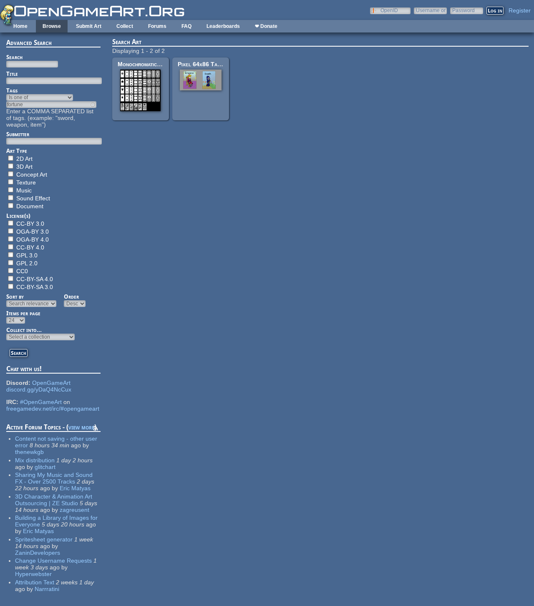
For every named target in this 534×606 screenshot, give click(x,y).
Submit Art (88, 26)
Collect (124, 26)
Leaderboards (223, 26)
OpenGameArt (51, 382)
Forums (157, 26)
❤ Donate (266, 26)
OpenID (389, 10)
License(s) (18, 215)
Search (14, 57)
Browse (52, 26)
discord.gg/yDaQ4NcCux (38, 389)
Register (520, 10)
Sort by (15, 296)
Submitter (17, 134)
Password (463, 10)
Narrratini (47, 589)
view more (81, 427)
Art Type (16, 150)
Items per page (23, 313)
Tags (12, 90)
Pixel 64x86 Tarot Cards (211, 64)
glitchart (45, 467)
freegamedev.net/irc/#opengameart (52, 408)
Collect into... (24, 330)
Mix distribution (35, 460)
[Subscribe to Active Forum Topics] (95, 429)
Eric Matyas (75, 488)
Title (12, 73)
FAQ (186, 26)
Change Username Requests (53, 560)
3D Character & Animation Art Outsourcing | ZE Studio (53, 499)
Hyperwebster (33, 574)
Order (71, 296)
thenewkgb (29, 452)
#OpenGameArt (41, 402)
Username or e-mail (431, 10)
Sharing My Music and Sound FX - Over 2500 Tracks (54, 478)
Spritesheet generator (44, 539)
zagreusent (74, 509)
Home (20, 26)
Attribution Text (34, 582)
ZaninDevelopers (37, 552)
